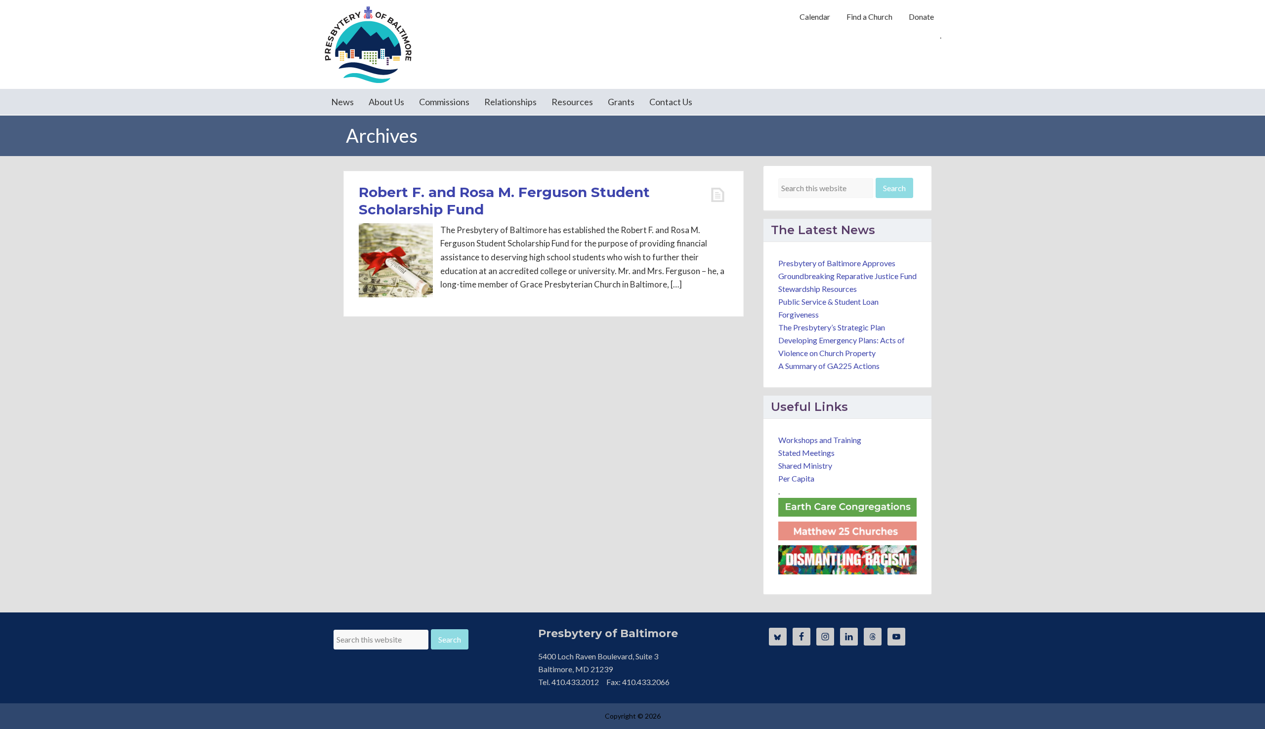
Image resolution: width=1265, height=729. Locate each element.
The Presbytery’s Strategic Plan (831, 327)
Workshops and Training (819, 440)
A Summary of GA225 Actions (829, 365)
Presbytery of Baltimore (368, 44)
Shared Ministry (805, 465)
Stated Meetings (806, 452)
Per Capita (796, 478)
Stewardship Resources (817, 288)
